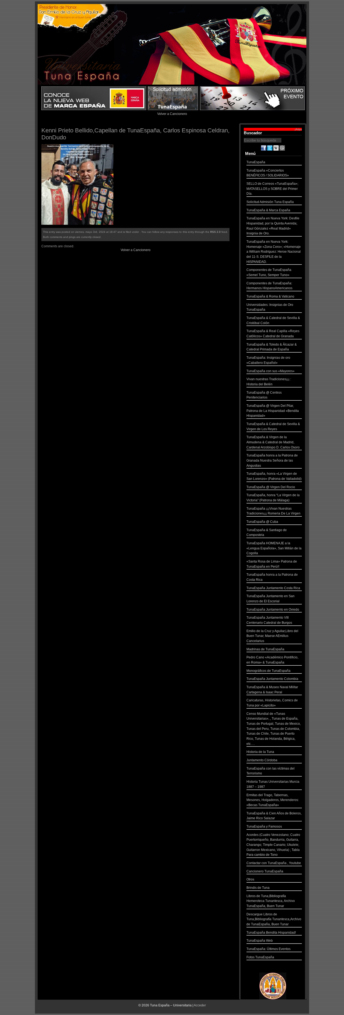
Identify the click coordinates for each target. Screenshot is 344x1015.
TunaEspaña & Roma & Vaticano (270, 296)
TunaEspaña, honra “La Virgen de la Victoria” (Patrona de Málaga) (273, 497)
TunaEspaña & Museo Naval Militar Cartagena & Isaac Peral (272, 689)
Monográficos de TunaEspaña (268, 671)
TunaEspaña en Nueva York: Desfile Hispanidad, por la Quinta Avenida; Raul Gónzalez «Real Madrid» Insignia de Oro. (272, 225)
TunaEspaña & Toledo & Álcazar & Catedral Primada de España (271, 347)
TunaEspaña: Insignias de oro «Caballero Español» (268, 360)
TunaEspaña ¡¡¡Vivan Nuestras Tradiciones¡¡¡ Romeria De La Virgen (273, 511)
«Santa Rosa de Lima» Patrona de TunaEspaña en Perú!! (271, 564)
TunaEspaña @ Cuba (262, 522)
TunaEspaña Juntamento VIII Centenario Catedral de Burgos (269, 620)
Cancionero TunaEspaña (264, 871)
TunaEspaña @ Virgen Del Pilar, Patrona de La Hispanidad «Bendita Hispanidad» (272, 411)
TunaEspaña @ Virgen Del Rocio (270, 487)
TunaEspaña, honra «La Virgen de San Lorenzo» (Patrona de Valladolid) (274, 476)
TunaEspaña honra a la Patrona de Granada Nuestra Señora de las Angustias (272, 460)
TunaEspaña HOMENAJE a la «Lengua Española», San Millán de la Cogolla (274, 548)
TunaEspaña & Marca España (268, 210)
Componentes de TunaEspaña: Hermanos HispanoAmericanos (269, 285)
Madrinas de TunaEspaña (265, 649)
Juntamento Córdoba (261, 760)
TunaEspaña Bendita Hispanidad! (271, 932)
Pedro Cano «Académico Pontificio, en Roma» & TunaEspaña (272, 659)
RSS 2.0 (215, 231)
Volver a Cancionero (172, 114)
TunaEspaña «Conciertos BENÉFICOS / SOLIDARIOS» (267, 173)
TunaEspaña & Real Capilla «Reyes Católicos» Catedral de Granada (272, 333)
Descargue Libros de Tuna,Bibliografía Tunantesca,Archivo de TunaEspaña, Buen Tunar (273, 919)
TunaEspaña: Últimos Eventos (268, 949)
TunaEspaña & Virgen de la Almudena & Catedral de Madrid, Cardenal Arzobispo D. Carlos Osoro (273, 442)
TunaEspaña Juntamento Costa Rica (273, 588)
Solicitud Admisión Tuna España (270, 202)
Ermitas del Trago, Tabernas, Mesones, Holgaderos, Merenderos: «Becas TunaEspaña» (272, 800)
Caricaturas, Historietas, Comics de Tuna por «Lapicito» (272, 702)
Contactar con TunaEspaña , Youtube (273, 863)
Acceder (200, 1005)
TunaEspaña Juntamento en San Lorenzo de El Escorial (270, 598)
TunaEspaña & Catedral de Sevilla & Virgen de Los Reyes (273, 426)
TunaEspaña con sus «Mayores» (270, 371)
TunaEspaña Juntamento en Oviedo (272, 609)
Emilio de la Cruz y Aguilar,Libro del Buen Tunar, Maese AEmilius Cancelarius (272, 636)
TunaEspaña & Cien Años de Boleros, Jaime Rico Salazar (274, 815)
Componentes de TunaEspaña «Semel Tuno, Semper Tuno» (268, 272)
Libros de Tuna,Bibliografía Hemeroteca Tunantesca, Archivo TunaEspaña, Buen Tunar (270, 901)
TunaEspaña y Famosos (264, 826)
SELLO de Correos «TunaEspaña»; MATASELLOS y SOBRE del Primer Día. (272, 188)
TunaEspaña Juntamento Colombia (272, 679)
